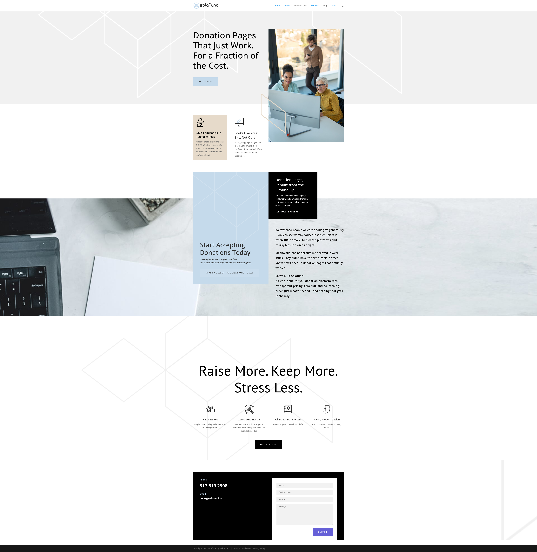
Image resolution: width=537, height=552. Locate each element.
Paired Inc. (225, 548)
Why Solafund (300, 6)
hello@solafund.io (211, 498)
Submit (323, 532)
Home (277, 6)
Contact (334, 6)
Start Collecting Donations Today (229, 272)
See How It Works (287, 211)
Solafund (212, 548)
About (287, 6)
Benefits (315, 6)
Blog (324, 6)
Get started (205, 81)
